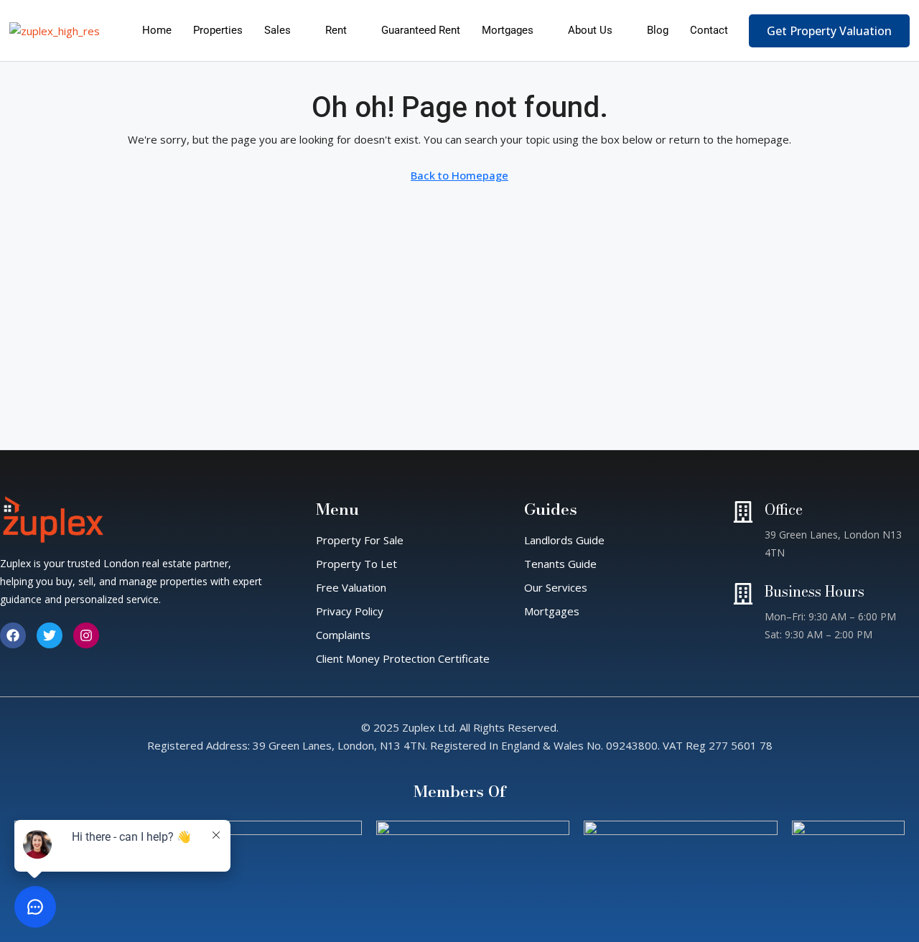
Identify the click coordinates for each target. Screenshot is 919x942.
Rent (336, 30)
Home (157, 30)
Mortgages (507, 30)
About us (590, 30)
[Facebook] (13, 635)
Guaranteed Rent (420, 30)
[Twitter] (49, 635)
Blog (657, 30)
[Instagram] (86, 635)
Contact (709, 30)
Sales (277, 30)
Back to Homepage (459, 175)
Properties (218, 30)
